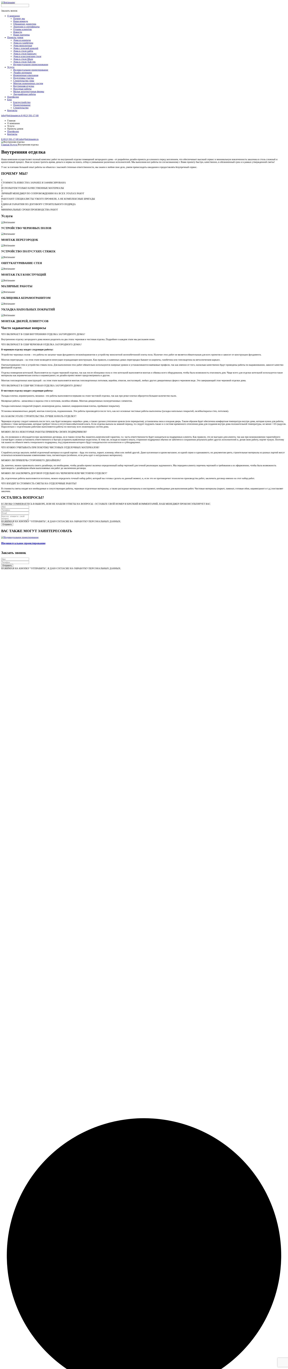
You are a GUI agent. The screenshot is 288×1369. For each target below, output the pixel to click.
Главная (5, 144)
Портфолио (13, 131)
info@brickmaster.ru (11, 115)
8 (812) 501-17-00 (30, 115)
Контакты (12, 134)
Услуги (14, 144)
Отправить (7, 524)
